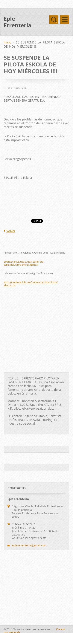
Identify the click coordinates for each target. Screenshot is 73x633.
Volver (10, 231)
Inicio (7, 42)
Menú (64, 19)
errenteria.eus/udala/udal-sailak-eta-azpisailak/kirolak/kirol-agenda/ (24, 263)
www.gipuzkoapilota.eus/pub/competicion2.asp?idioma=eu (31, 283)
